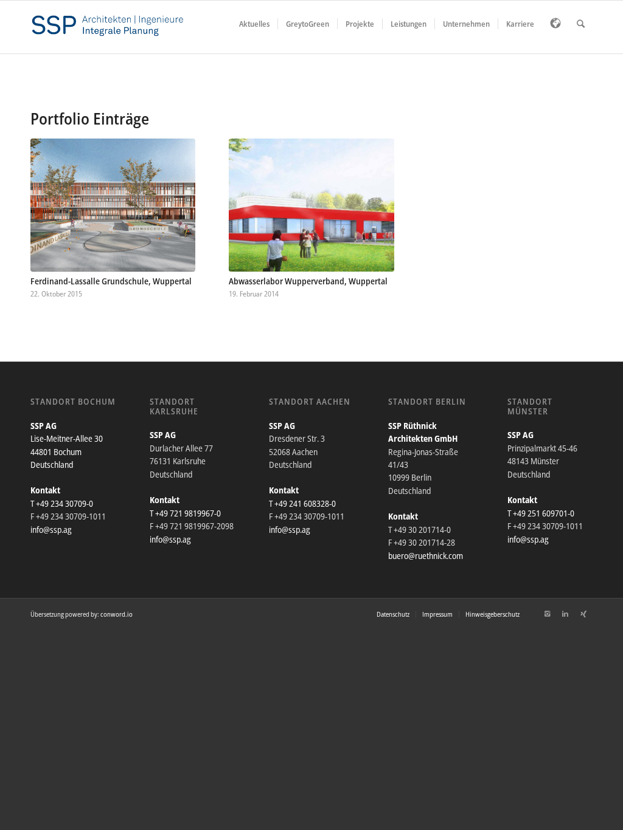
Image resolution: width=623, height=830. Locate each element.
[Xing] (583, 614)
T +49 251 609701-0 (540, 513)
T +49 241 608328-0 (302, 503)
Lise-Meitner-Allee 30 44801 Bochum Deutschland (66, 451)
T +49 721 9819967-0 (185, 513)
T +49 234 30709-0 (61, 503)
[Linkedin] (565, 614)
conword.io (116, 614)
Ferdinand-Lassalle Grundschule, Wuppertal (111, 281)
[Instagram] (547, 614)
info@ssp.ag (51, 529)
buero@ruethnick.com (425, 555)
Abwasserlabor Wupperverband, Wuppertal (308, 281)
